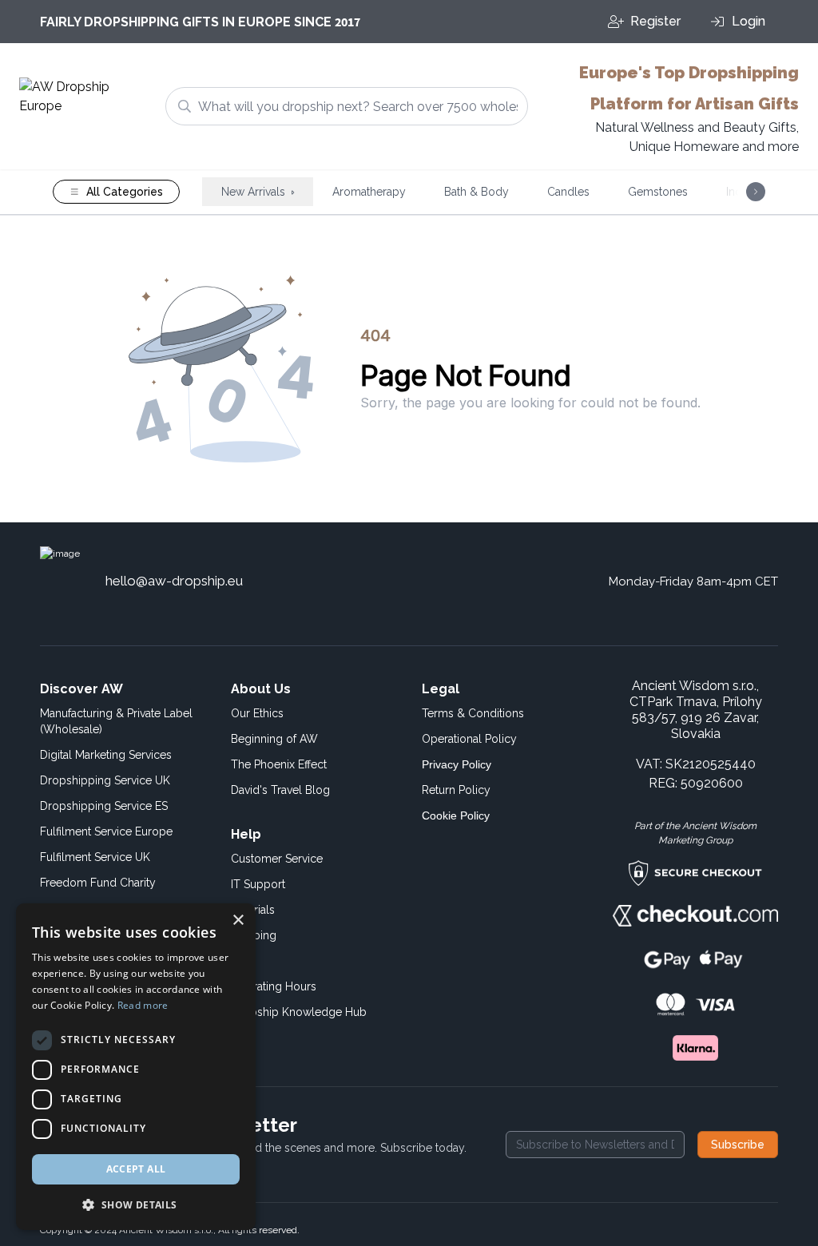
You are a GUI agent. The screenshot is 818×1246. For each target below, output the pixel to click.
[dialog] (136, 1066)
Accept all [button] (136, 1169)
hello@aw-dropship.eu (174, 581)
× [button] (238, 921)
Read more (143, 1005)
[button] (136, 1204)
